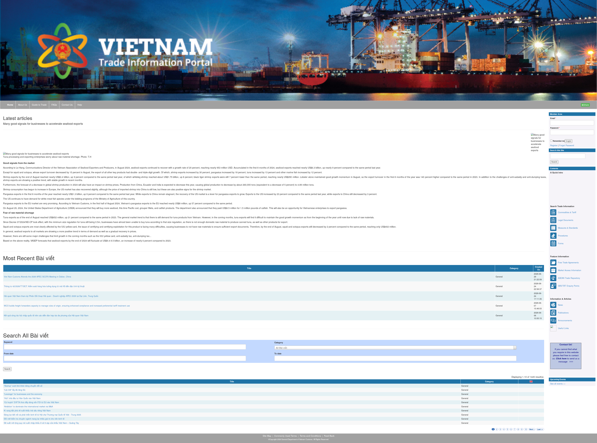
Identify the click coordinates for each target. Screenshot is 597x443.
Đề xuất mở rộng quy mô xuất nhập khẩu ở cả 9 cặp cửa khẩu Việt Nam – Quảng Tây (41, 423)
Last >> (540, 429)
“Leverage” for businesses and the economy (23, 394)
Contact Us (67, 104)
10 (526, 429)
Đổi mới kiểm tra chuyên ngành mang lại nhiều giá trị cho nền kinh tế (34, 418)
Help (79, 104)
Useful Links (563, 328)
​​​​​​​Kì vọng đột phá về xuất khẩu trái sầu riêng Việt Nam (27, 410)
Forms (560, 243)
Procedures (563, 235)
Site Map (267, 435)
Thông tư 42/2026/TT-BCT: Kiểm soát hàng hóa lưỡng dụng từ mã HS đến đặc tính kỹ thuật (44, 286)
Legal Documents (565, 220)
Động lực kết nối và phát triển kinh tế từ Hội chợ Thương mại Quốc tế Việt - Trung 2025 (42, 414)
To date (277, 353)
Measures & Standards (568, 227)
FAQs (54, 104)
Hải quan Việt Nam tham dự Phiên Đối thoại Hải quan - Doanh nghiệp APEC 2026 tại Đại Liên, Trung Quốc (51, 296)
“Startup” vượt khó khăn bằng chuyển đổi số (23, 385)
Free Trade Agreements (568, 262)
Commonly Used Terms (285, 435)
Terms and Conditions (310, 435)
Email (553, 118)
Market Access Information (569, 270)
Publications (563, 312)
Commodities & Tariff (567, 212)
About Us (22, 104)
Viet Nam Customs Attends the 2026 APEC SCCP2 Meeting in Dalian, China (37, 276)
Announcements (565, 320)
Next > (532, 429)
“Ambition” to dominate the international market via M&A (28, 406)
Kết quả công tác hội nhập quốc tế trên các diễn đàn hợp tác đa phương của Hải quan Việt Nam (46, 315)
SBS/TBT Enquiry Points (568, 285)
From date (9, 353)
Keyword (8, 342)
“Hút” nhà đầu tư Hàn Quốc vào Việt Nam (22, 398)
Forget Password (566, 145)
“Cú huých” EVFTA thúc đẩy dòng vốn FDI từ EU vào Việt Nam (31, 402)
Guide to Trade (39, 104)
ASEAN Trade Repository (569, 278)
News (560, 305)
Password (555, 128)
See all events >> (557, 383)
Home (10, 104)
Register (554, 145)
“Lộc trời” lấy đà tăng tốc (14, 389)
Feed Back (329, 435)
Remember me (559, 141)
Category (278, 342)
